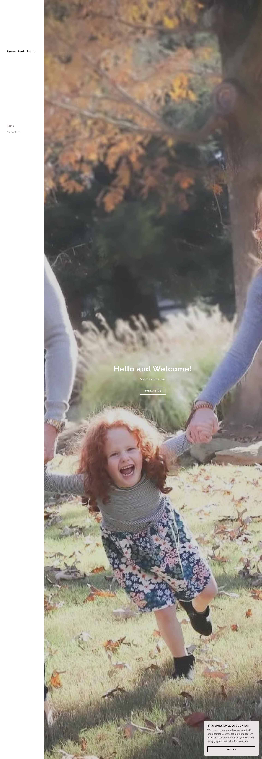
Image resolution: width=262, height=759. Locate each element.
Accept (231, 749)
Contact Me (153, 391)
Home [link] (10, 126)
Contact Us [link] (13, 132)
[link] (21, 51)
